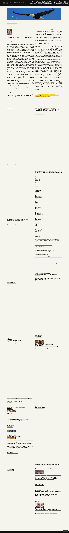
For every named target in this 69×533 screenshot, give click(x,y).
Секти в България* (37, 275)
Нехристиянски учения (38, 207)
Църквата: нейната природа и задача (12, 280)
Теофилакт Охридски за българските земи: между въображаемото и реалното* (45, 277)
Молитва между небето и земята (39, 487)
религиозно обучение (38, 236)
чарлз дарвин (48, 96)
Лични (36, 203)
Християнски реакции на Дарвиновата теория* (20, 37)
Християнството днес (10, 408)
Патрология (36, 211)
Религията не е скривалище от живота (12, 455)
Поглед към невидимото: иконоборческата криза (41, 407)
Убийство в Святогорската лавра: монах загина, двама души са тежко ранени (17, 420)
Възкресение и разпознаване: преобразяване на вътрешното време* (44, 250)
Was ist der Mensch (9, 339)
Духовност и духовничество (38, 337)
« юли (48, 268)
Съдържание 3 (55, 1)
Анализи (40, 92)
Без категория (37, 189)
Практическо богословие (38, 218)
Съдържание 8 (66, 2)
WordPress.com (37, 181)
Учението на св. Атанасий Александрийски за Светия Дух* (42, 273)
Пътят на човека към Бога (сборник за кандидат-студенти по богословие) (46, 2)
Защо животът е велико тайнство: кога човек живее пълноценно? (43, 467)
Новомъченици (37, 208)
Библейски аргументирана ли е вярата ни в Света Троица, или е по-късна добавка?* (46, 274)
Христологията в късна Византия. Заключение (41, 406)
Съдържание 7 (33, 1)
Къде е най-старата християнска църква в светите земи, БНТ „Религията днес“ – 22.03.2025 (18, 400)
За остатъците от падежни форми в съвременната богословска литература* (45, 251)
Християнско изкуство (38, 229)
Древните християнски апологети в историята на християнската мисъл (45, 344)
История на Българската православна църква (41, 198)
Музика (36, 205)
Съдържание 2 (60, 1)
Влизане (36, 178)
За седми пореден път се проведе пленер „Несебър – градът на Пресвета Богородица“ (18, 419)
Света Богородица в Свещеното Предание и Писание (14, 414)
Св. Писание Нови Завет (38, 223)
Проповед (36, 220)
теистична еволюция (43, 96)
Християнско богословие (38, 228)
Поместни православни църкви (39, 215)
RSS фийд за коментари (38, 180)
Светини (36, 224)
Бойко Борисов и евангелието (39, 345)
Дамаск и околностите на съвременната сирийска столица (42, 112)
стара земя (57, 95)
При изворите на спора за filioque (39, 408)
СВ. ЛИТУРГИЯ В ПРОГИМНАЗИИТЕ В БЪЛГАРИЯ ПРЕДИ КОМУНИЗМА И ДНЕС (45, 108)
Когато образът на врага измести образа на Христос (13, 416)
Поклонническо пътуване (38, 214)
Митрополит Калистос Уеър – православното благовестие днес (15, 220)
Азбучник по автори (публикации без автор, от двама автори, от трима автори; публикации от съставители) (53, 3)
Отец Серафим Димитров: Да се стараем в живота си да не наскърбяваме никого (45, 171)
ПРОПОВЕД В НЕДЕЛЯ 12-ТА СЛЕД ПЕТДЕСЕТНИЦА (41, 490)
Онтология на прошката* (38, 271)
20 (48, 263)
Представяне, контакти (33, 3)
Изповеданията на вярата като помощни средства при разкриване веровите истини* (47, 247)
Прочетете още (37, 89)
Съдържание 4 (49, 1)
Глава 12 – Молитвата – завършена (39, 485)
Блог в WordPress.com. (4, 531)
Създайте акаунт (37, 177)
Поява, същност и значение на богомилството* (41, 254)
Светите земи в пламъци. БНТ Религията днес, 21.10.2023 (14, 401)
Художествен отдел (37, 230)
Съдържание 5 (44, 1)
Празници (36, 217)
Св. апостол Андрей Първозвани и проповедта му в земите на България (44, 479)
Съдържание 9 (60, 2)
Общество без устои (9, 426)
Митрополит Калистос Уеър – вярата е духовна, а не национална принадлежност (17, 219)
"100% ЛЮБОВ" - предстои (10, 425)
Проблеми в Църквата (38, 219)
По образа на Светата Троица (11, 406)
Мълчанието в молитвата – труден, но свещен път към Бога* (43, 245)
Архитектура (37, 188)
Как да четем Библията (10, 221)
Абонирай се (65, 531)
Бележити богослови (38, 190)
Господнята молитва (38, 336)
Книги (36, 200)
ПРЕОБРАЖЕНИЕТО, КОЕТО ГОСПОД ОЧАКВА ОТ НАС (42, 495)
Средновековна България (38, 226)
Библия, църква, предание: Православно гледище (13, 434)
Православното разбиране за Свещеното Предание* (42, 249)
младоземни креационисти (46, 95)
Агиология (36, 186)
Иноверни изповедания (38, 196)
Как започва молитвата (10, 452)
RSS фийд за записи (37, 179)
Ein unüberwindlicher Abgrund (10, 338)
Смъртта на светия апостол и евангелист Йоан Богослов (14, 436)
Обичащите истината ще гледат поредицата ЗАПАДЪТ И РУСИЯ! (43, 468)
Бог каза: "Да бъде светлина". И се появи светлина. (7, 1)
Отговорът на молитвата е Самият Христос (12, 453)
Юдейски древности (37, 232)
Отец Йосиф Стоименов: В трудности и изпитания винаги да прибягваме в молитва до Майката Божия (48, 172)
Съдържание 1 (66, 1)
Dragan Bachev (17, 38)
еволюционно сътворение (38, 95)
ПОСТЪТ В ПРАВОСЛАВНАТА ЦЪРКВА (12, 435)
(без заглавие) (37, 499)
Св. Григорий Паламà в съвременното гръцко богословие (42, 481)
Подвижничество (37, 213)
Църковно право (37, 231)
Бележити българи (37, 191)
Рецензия (36, 222)
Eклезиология (37, 235)
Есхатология (36, 194)
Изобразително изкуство (38, 195)
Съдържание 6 (38, 1)
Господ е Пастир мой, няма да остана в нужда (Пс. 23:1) (14, 340)
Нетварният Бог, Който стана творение (12, 341)
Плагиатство (36, 212)
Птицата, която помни (10, 427)
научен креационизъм (52, 95)
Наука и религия (37, 206)
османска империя (37, 234)
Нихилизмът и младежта (10, 409)
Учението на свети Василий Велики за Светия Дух (41, 405)
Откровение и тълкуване (10, 281)
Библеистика (37, 192)
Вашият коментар (37, 97)
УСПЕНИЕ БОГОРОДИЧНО (38, 335)
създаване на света (37, 96)
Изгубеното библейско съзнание (11, 282)
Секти (36, 225)
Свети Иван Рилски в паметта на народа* (41, 246)
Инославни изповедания (38, 197)
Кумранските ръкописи (10, 402)
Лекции (36, 201)
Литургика (36, 202)
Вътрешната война (9, 413)
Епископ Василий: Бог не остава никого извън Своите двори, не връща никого (45, 170)
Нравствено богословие (38, 209)
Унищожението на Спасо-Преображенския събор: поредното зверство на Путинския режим (47, 346)
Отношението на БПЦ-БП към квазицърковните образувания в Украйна (16, 407)
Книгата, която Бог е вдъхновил (39, 484)
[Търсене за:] (10, 108)
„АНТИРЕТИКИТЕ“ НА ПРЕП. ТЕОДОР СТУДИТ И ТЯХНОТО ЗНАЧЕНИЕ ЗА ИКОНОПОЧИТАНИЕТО (47, 109)
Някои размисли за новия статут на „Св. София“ (41, 348)
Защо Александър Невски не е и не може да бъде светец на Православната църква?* (46, 272)
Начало (67, 4)
